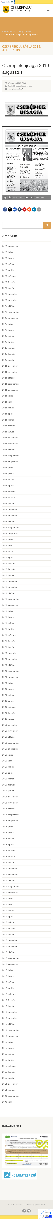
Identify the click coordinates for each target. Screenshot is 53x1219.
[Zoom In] (31, 197)
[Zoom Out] (27, 197)
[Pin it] (24, 209)
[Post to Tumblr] (20, 209)
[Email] (39, 209)
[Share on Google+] (15, 209)
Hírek (20, 89)
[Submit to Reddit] (29, 209)
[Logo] (17, 10)
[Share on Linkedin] (34, 209)
